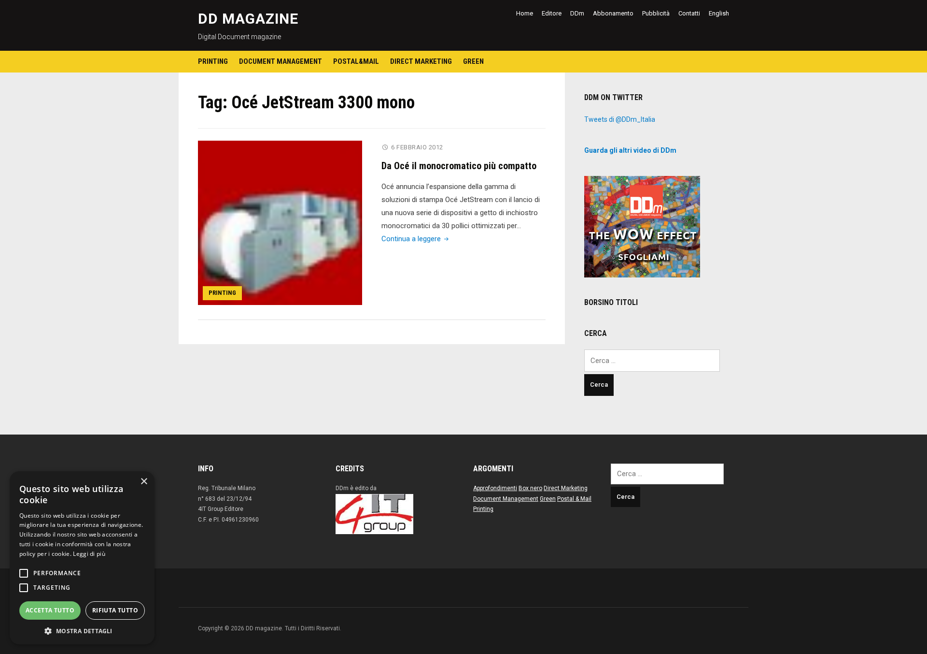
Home (524, 13)
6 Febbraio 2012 (417, 147)
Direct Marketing (421, 61)
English (719, 13)
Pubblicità (656, 13)
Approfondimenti (495, 488)
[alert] (82, 557)
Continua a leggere (415, 238)
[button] (82, 630)
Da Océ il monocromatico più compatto (458, 166)
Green (473, 61)
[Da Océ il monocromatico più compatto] (280, 222)
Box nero (530, 488)
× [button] (143, 481)
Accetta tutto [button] (50, 610)
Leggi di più (89, 554)
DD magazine (248, 18)
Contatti (689, 13)
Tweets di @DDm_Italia (619, 119)
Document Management (280, 61)
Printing (213, 61)
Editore (552, 13)
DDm (577, 13)
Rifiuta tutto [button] (115, 610)
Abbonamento (613, 13)
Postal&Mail (356, 61)
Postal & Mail (574, 498)
